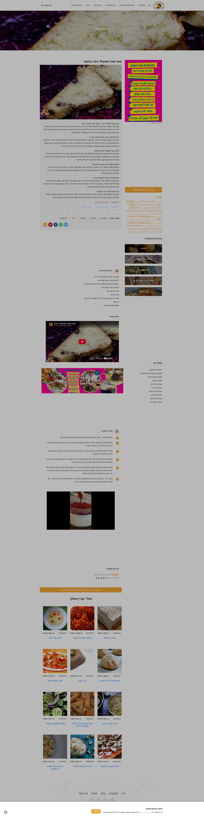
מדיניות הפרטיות (145, 812)
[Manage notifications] (5, 812)
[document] (102, 410)
